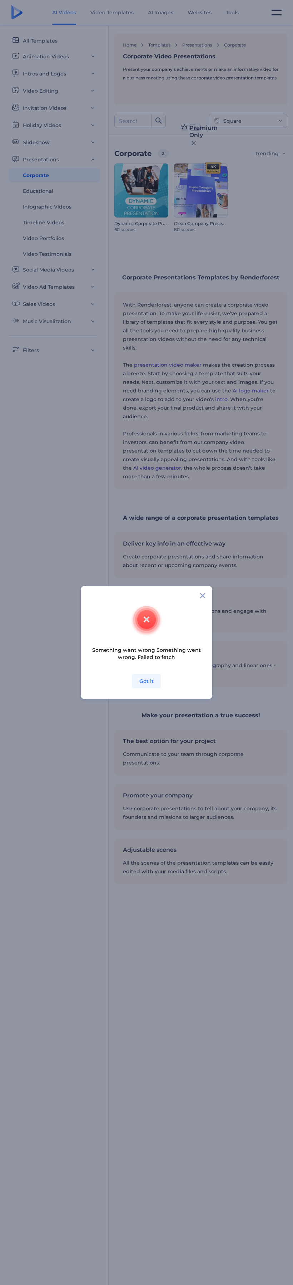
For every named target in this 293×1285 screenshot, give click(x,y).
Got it (146, 681)
